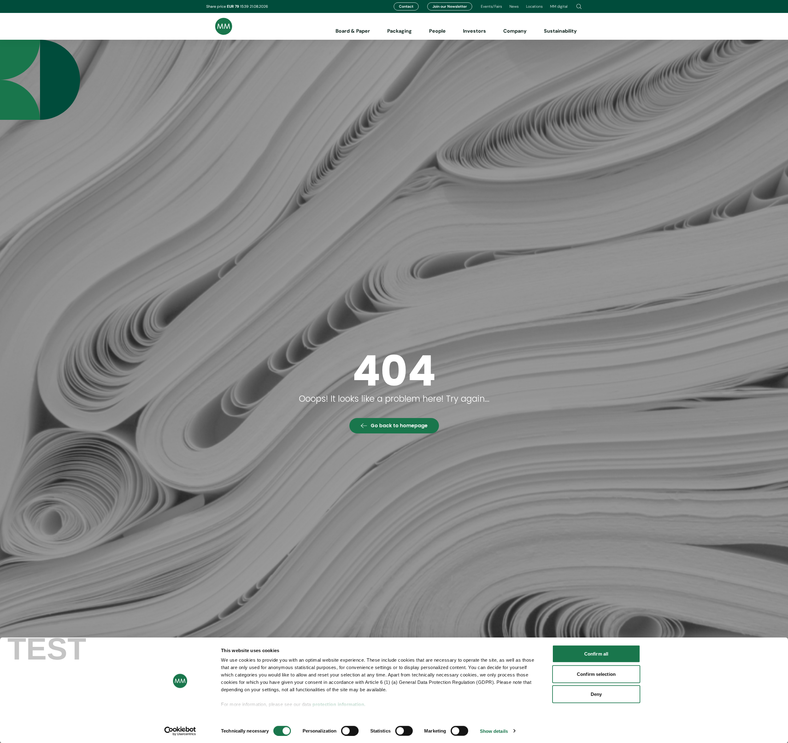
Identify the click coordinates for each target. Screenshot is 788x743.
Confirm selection (596, 673)
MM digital (559, 6)
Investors (474, 31)
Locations (534, 6)
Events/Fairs (491, 6)
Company (515, 31)
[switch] (350, 731)
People (437, 31)
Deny (596, 694)
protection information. (339, 704)
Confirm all (596, 653)
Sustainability (560, 31)
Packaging (399, 31)
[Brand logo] (219, 26)
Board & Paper (353, 31)
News (514, 6)
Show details (494, 730)
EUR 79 (233, 6)
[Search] (579, 6)
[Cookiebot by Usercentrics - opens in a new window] (180, 731)
